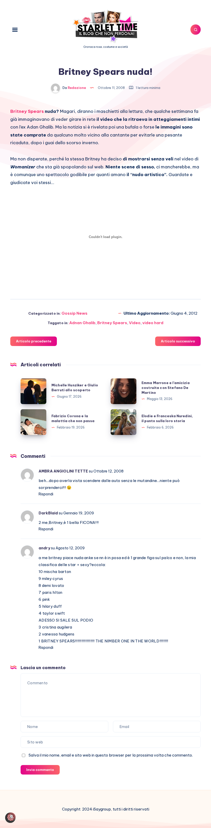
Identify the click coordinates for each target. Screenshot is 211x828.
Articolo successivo (178, 341)
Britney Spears (112, 322)
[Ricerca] (195, 29)
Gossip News (74, 313)
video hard (152, 322)
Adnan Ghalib (82, 322)
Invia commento (40, 770)
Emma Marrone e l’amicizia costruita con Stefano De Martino (166, 388)
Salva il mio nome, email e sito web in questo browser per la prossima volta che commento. (111, 755)
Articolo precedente (33, 341)
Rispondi (46, 494)
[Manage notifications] (11, 817)
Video (134, 322)
